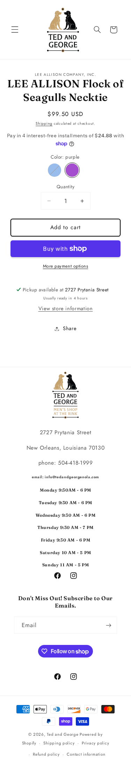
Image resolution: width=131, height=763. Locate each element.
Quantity (65, 186)
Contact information (86, 754)
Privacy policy (95, 743)
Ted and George (63, 734)
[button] (15, 30)
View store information (65, 308)
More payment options (65, 266)
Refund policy (46, 754)
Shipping (44, 123)
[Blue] (54, 170)
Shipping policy (58, 743)
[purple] (72, 170)
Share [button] (70, 328)
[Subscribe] (109, 625)
